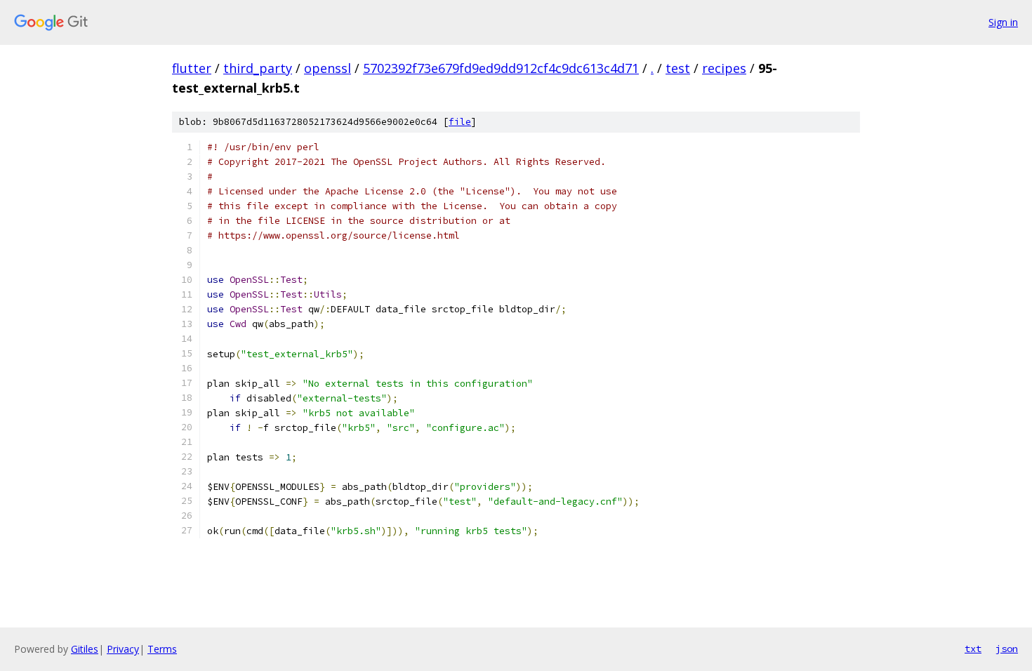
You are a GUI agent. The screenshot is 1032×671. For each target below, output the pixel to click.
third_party (257, 68)
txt (973, 648)
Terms (162, 649)
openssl (327, 68)
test (678, 68)
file (460, 122)
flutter (191, 68)
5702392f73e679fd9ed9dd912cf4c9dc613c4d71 (501, 68)
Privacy (123, 649)
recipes (724, 68)
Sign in (1003, 22)
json (1006, 648)
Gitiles (84, 649)
